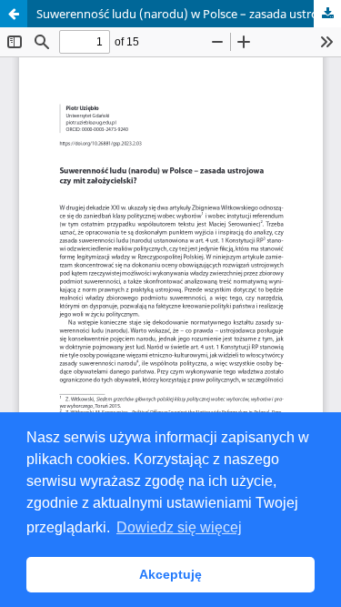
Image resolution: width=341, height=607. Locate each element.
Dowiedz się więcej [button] (179, 527)
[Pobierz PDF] (327, 13)
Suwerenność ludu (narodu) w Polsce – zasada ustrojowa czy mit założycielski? (188, 13)
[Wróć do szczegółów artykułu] (13, 13)
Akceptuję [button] (170, 574)
